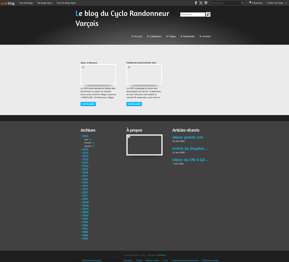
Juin (86, 139)
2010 (85, 199)
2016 (85, 179)
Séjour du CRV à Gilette (190, 159)
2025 (85, 149)
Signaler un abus (152, 260)
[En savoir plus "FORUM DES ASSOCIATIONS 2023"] (144, 67)
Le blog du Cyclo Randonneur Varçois (122, 18)
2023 (85, 156)
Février (87, 143)
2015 (85, 182)
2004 (85, 212)
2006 (85, 205)
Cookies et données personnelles (185, 260)
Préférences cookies (210, 260)
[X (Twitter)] (201, 3)
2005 (85, 209)
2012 (85, 192)
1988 (85, 232)
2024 (85, 152)
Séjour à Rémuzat (89, 62)
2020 (85, 166)
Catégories (155, 36)
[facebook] (196, 3)
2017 (85, 176)
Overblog (161, 255)
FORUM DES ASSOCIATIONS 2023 (141, 62)
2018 (85, 172)
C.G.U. (165, 260)
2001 (85, 218)
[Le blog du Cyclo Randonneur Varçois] (144, 136)
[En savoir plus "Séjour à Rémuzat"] (98, 67)
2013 (85, 189)
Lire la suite (88, 104)
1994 (85, 225)
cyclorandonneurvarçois (92, 260)
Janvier (87, 146)
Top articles (128, 260)
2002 (85, 215)
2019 (85, 169)
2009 (85, 202)
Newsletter (189, 36)
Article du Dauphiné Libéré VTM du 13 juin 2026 (190, 148)
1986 (85, 235)
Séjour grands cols (187, 137)
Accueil (138, 36)
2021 (85, 162)
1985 (85, 238)
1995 (85, 222)
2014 (85, 185)
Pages (172, 36)
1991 (85, 228)
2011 (84, 195)
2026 (85, 136)
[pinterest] (206, 3)
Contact (206, 36)
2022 (85, 159)
